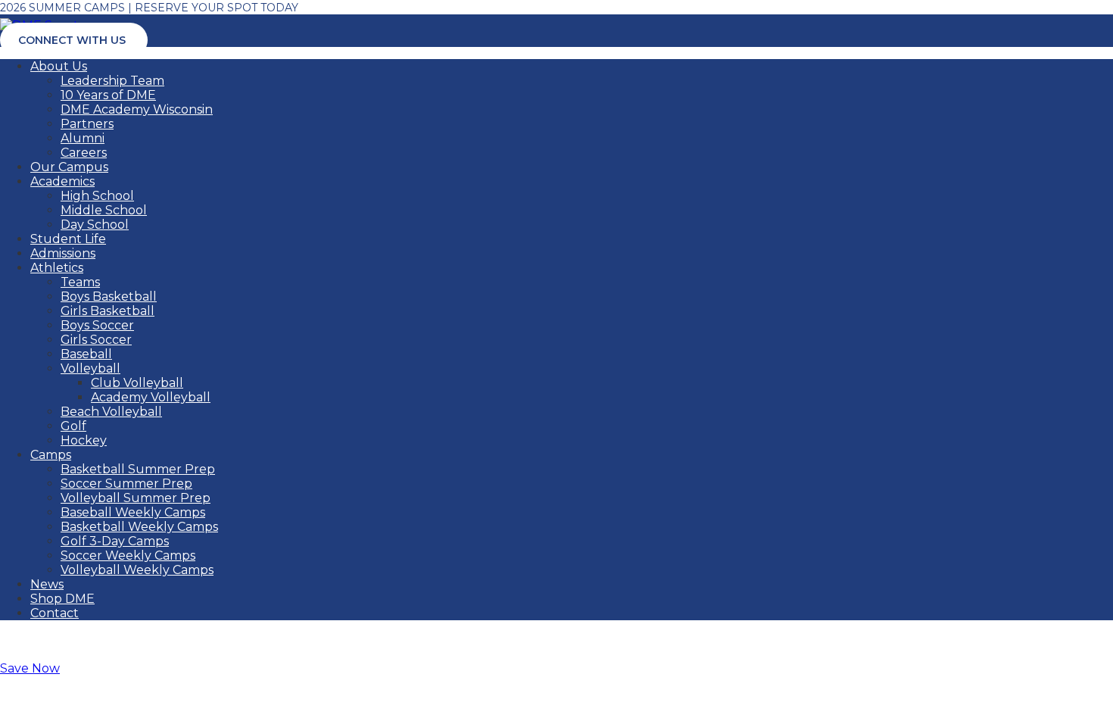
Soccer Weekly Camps (128, 555)
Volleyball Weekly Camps (137, 570)
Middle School (104, 210)
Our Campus (69, 167)
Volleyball (90, 368)
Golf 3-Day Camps (115, 541)
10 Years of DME (108, 95)
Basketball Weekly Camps (139, 527)
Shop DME (62, 598)
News (47, 584)
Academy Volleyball (150, 397)
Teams (80, 282)
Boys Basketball (109, 296)
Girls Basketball (107, 311)
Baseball (86, 354)
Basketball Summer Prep (138, 469)
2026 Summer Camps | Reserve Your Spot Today (149, 7)
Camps (50, 455)
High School (97, 196)
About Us (58, 66)
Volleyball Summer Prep (135, 498)
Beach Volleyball (111, 411)
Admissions (62, 253)
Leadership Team (112, 80)
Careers (84, 152)
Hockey (84, 440)
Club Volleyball (137, 383)
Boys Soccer (97, 325)
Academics (62, 181)
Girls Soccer (96, 339)
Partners (87, 124)
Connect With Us (72, 40)
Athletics (56, 268)
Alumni (82, 138)
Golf (73, 426)
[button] (30, 668)
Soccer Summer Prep (126, 483)
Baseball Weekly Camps (133, 512)
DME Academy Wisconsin (137, 109)
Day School (95, 224)
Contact (54, 613)
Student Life (68, 239)
